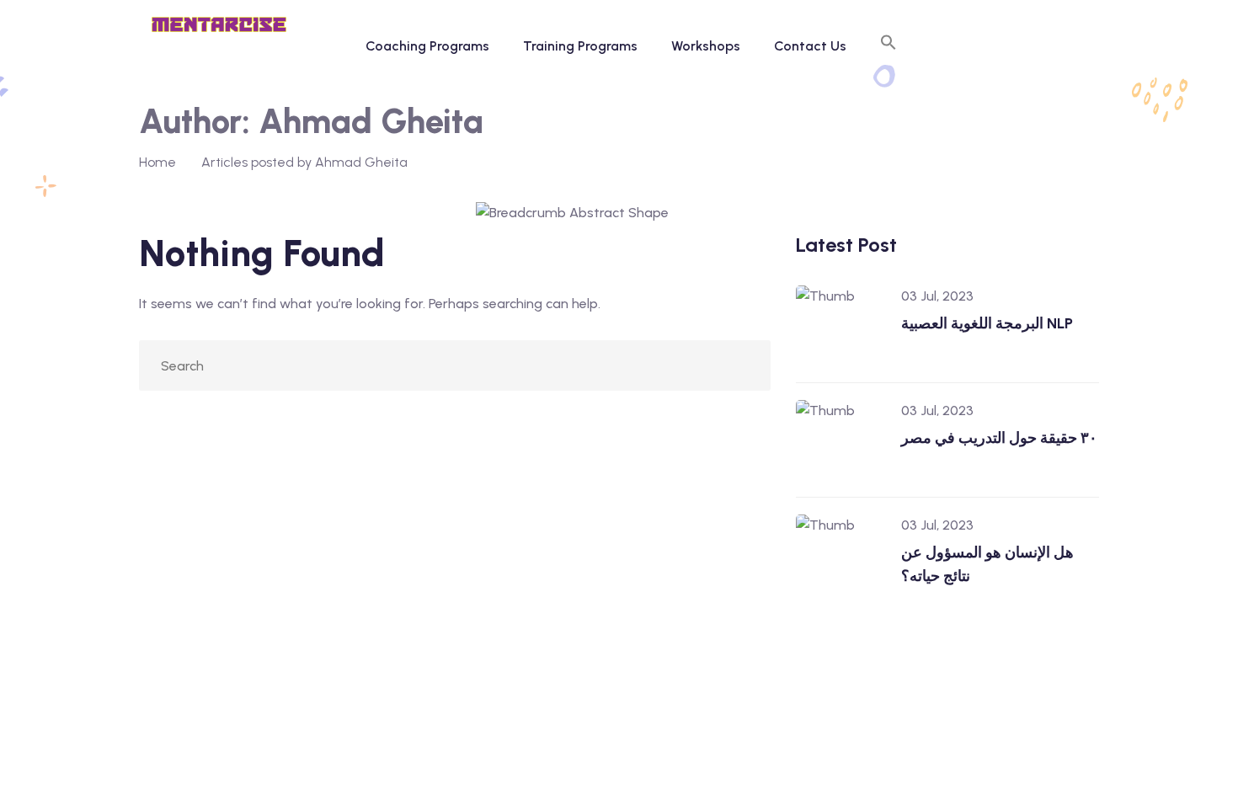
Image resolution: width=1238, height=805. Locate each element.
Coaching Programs (427, 46)
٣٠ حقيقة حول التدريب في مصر (999, 438)
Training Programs (580, 46)
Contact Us (810, 46)
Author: (311, 121)
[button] (888, 46)
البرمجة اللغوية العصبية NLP (987, 323)
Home (157, 162)
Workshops (705, 46)
